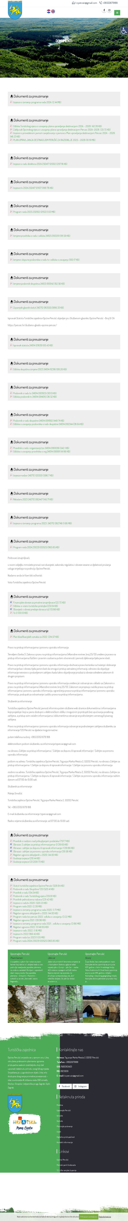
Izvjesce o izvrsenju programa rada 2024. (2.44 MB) (37, 102)
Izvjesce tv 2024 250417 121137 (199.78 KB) (33, 187)
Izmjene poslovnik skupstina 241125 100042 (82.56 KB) (39, 283)
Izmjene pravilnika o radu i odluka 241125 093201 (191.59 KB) (41, 235)
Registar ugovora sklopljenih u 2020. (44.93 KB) (35, 854)
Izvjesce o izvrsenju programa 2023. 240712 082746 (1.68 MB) (42, 523)
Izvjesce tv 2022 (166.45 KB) (26, 933)
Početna (60, 1105)
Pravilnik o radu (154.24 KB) (26, 892)
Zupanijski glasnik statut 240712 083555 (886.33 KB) (38, 307)
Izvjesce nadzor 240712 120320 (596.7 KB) (33, 475)
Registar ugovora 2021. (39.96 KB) (29, 920)
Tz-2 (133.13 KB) (20, 612)
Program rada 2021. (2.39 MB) (27, 906)
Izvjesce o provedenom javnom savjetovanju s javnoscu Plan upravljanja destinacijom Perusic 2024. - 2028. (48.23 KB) (62, 134)
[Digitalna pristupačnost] (124, 30)
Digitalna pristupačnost (66, 1137)
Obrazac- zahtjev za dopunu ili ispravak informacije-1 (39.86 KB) (43, 848)
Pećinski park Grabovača (66, 1165)
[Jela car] (26, 1004)
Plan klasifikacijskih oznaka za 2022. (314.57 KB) (36, 636)
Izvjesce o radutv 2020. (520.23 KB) (30, 902)
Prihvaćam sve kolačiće (88, 1217)
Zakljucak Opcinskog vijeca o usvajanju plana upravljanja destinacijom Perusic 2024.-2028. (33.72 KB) (62, 129)
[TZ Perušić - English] (53, 10)
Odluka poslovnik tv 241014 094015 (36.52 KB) (35, 396)
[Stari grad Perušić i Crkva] (101, 1004)
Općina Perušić (62, 1159)
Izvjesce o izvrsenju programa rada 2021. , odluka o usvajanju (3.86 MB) (47, 923)
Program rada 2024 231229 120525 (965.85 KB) (36, 547)
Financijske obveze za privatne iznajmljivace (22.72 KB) (39, 602)
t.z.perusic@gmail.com (86, 2)
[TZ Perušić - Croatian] (49, 10)
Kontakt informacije (65, 1142)
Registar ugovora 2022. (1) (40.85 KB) (31, 927)
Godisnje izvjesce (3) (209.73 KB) (28, 861)
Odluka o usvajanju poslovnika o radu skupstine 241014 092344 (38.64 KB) (48, 424)
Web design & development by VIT (71, 1198)
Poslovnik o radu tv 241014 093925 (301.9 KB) (35, 393)
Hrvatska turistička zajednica (68, 1175)
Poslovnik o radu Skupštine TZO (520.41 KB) (33, 889)
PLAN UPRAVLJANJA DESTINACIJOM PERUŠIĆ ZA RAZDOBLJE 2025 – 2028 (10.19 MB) (54, 140)
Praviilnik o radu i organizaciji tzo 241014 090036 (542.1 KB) (41, 448)
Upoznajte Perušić (64, 1110)
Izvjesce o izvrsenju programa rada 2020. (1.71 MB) (37, 909)
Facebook (66, 1086)
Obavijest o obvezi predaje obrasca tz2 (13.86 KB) (36, 609)
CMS (91, 1198)
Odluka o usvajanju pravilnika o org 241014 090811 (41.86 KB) (41, 451)
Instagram (82, 1086)
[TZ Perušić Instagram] (109, 10)
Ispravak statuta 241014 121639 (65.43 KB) (33, 345)
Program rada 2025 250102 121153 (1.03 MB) (34, 211)
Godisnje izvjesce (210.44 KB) (26, 858)
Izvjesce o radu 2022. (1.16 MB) (27, 930)
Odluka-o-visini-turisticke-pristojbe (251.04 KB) (35, 606)
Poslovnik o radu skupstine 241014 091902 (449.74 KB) (38, 420)
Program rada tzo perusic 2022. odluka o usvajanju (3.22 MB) (42, 916)
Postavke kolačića (105, 1217)
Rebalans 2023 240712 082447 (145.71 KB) (33, 499)
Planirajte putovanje (64, 1126)
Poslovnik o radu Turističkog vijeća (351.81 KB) (34, 896)
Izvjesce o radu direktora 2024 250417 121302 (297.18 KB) (40, 163)
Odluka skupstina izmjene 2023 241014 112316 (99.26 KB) (40, 369)
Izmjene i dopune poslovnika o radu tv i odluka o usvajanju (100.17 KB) (46, 259)
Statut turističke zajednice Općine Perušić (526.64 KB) (38, 885)
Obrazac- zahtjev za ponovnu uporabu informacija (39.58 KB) (42, 851)
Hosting (99, 1198)
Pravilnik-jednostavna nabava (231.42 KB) (33, 899)
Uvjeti (59, 1131)
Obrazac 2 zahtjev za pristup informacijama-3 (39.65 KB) (40, 844)
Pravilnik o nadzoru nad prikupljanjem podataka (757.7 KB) (41, 841)
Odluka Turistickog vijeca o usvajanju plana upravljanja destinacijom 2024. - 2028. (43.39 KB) (57, 126)
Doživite (60, 1121)
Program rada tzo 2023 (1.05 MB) (29, 937)
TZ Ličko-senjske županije (66, 1170)
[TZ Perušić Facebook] (104, 10)
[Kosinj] (64, 1004)
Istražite (60, 1115)
